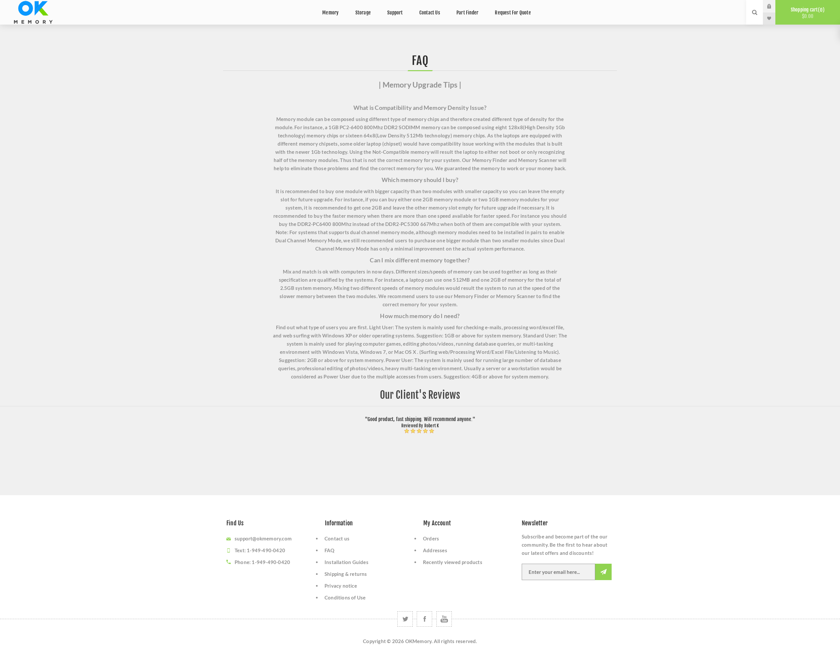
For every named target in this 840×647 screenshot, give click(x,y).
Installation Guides (346, 562)
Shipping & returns (346, 574)
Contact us (337, 538)
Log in (774, 6)
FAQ (330, 550)
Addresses (435, 550)
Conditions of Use (345, 597)
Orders (431, 538)
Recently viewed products (452, 562)
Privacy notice (341, 586)
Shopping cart (807, 13)
